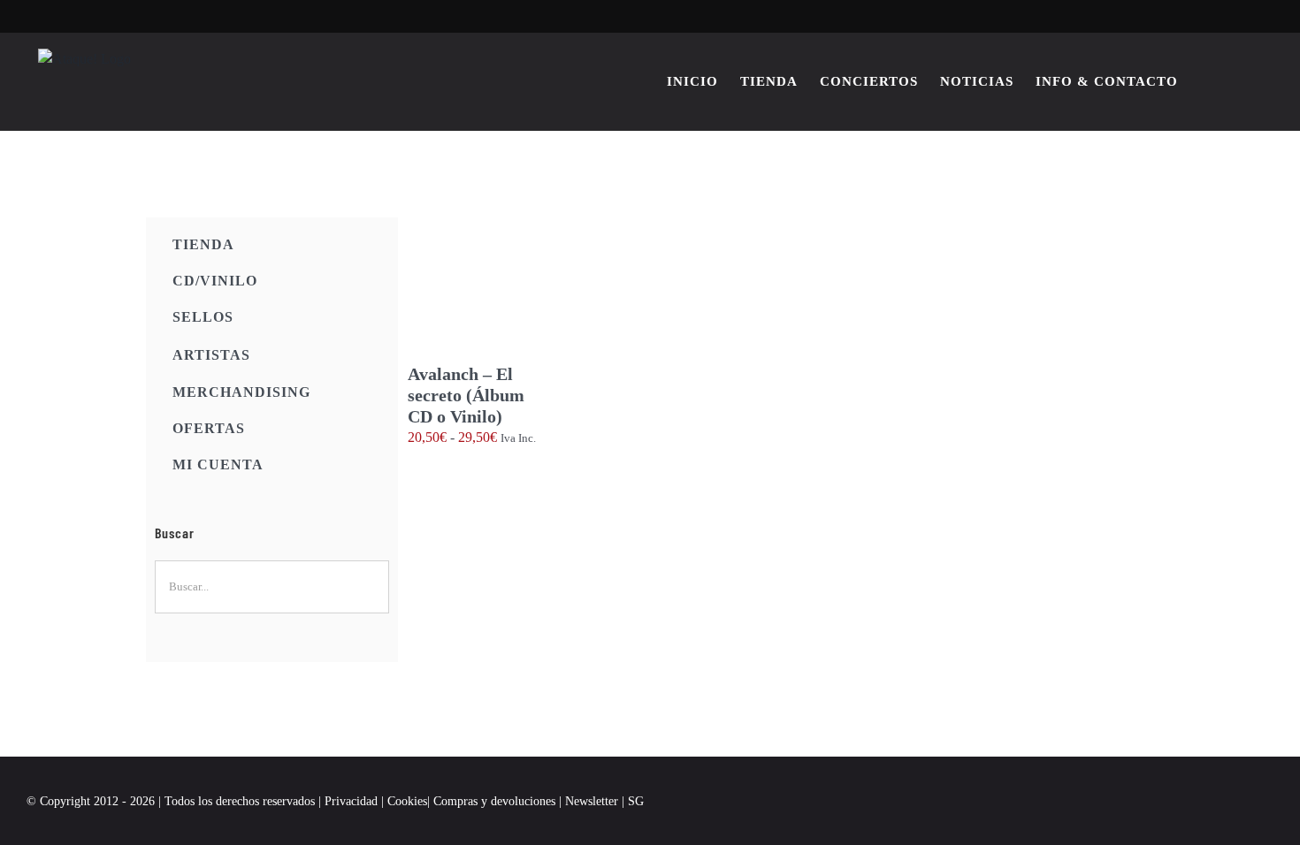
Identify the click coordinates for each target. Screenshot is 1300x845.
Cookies (407, 801)
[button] (1245, 81)
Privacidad (351, 801)
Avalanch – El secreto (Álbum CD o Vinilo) (466, 395)
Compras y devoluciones (494, 801)
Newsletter (593, 801)
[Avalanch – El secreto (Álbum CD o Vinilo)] (481, 290)
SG (636, 801)
